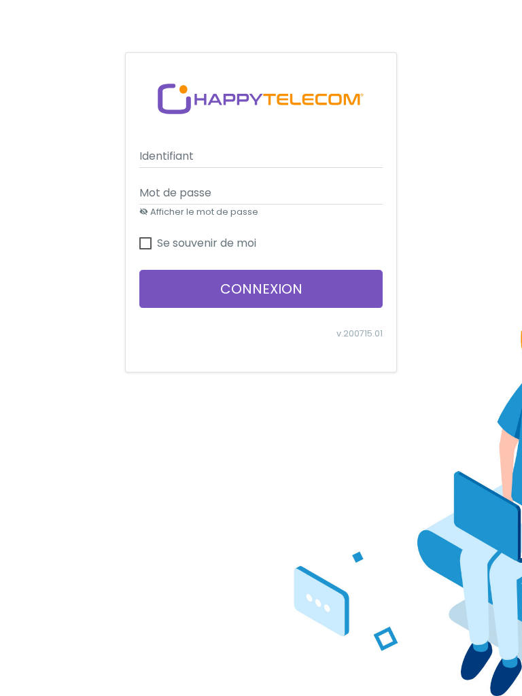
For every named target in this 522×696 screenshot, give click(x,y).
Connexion (261, 288)
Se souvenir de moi (206, 243)
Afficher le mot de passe (203, 212)
